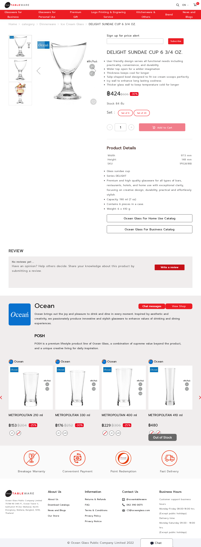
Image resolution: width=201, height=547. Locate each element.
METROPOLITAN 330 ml (72, 415)
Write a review (169, 267)
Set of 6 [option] (125, 113)
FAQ (87, 505)
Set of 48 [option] (65, 433)
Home (13, 24)
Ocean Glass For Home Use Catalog (150, 218)
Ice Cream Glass (72, 24)
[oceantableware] (50, 5)
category (28, 24)
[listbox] (134, 113)
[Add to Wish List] (93, 102)
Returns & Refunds (95, 499)
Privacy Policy (93, 516)
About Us (53, 499)
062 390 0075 (135, 505)
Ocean (45, 305)
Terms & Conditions (96, 510)
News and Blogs (57, 510)
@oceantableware (136, 499)
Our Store (53, 516)
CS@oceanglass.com (138, 510)
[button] (38, 81)
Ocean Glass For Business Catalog (149, 229)
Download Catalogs (59, 505)
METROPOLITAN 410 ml (165, 415)
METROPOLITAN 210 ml (26, 415)
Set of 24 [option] (141, 113)
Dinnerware (48, 24)
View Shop (179, 306)
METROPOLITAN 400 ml (119, 415)
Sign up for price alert (123, 35)
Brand (169, 14)
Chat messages (151, 306)
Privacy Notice (93, 521)
